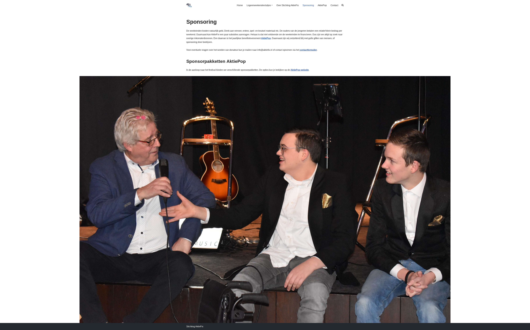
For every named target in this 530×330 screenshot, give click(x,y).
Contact (334, 5)
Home (240, 5)
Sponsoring (308, 5)
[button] (272, 5)
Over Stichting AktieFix (287, 5)
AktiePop (322, 5)
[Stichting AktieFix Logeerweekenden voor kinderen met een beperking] (189, 5)
